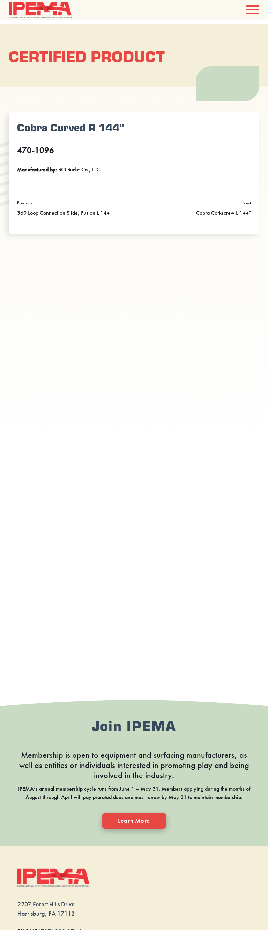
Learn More (134, 821)
